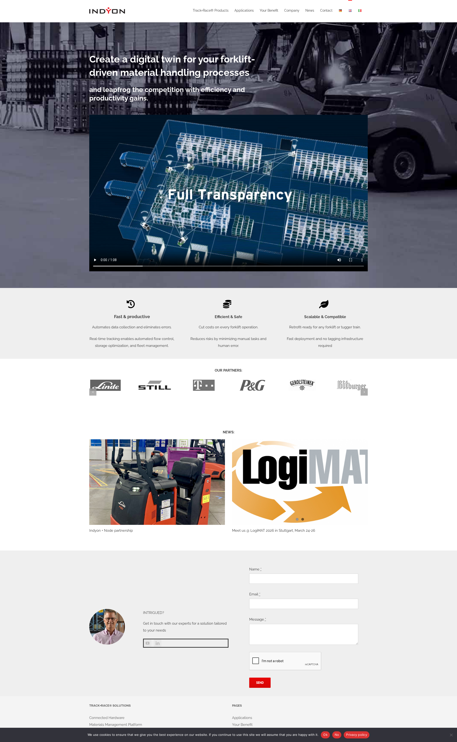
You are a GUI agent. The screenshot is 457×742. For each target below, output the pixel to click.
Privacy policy (356, 735)
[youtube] (147, 643)
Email (254, 594)
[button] (92, 392)
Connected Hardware (106, 718)
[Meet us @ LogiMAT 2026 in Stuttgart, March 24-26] (300, 482)
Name (255, 569)
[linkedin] (157, 643)
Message (257, 619)
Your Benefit (242, 725)
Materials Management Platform (115, 725)
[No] (451, 734)
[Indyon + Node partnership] (157, 482)
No (337, 735)
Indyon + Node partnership (111, 530)
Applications (242, 718)
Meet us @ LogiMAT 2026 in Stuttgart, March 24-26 (273, 530)
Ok (325, 735)
